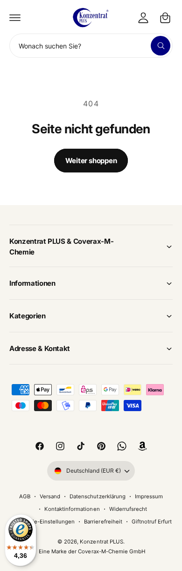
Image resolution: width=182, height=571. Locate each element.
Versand (50, 496)
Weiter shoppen (91, 160)
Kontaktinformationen (71, 509)
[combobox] (91, 46)
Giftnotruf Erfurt (152, 521)
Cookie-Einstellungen (47, 521)
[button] (15, 17)
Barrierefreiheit (103, 521)
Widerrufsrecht (128, 509)
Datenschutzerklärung (97, 496)
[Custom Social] (142, 446)
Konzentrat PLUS (101, 541)
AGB (24, 496)
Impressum (149, 496)
